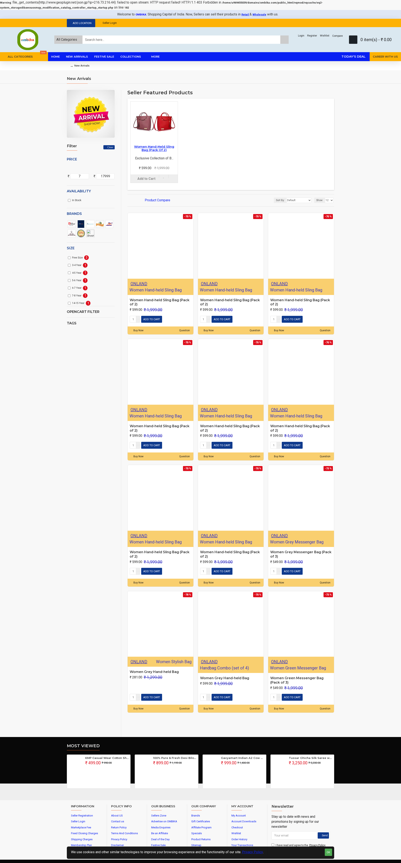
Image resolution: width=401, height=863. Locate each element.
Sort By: (280, 200)
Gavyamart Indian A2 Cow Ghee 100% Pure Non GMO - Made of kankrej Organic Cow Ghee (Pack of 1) (243, 758)
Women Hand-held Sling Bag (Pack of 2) (154, 148)
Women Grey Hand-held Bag (154, 672)
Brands (74, 214)
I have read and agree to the (300, 845)
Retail (245, 14)
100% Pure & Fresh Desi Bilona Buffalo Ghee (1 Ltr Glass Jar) (175, 758)
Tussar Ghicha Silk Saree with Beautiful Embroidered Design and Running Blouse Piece (310, 758)
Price (72, 159)
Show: (319, 200)
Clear (110, 147)
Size (71, 248)
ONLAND (139, 283)
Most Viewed (83, 745)
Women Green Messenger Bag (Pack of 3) (297, 680)
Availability (79, 191)
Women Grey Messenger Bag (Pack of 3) (300, 554)
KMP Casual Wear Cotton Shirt (107, 758)
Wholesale (259, 14)
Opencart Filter (83, 312)
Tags (71, 323)
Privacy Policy (252, 852)
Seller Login (110, 22)
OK (328, 852)
